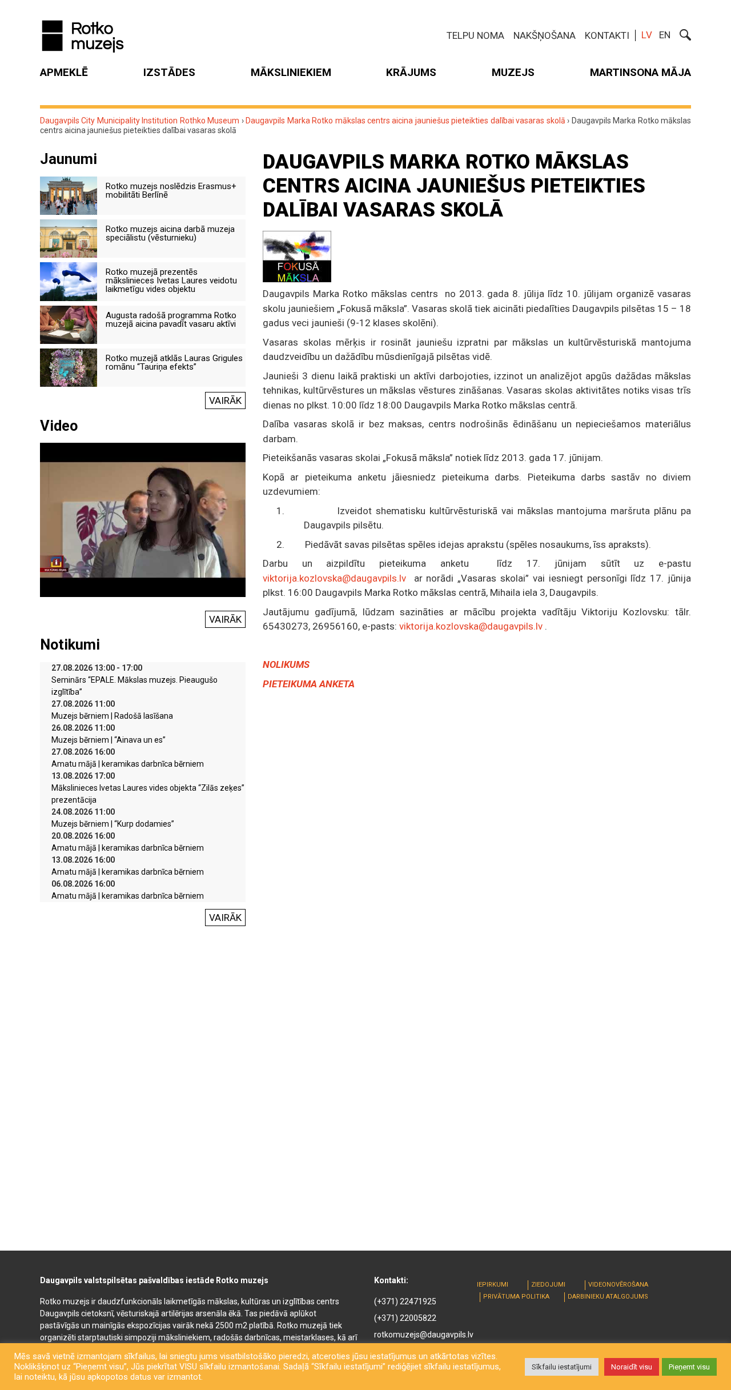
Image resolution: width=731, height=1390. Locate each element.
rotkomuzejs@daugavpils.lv (423, 1334)
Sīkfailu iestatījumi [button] (562, 1367)
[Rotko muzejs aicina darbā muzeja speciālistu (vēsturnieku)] (68, 237)
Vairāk (225, 400)
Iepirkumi (492, 1284)
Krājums (411, 72)
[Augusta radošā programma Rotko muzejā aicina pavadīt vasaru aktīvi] (68, 324)
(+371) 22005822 (405, 1318)
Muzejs (513, 72)
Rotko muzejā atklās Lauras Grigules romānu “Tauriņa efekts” (174, 362)
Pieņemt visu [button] (689, 1367)
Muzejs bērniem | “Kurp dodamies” (112, 823)
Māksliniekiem (291, 72)
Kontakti (607, 35)
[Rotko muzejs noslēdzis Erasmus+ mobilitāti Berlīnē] (68, 195)
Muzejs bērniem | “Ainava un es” (108, 739)
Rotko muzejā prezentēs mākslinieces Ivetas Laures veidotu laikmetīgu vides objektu (171, 280)
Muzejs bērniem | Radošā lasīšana (112, 715)
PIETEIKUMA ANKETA (309, 684)
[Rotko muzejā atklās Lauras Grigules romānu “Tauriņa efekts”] (68, 366)
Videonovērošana (618, 1284)
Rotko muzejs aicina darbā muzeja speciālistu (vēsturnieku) (170, 233)
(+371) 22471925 (405, 1301)
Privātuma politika (516, 1296)
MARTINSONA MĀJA (640, 72)
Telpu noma (475, 35)
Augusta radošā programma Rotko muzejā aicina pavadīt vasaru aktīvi (171, 319)
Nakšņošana (544, 35)
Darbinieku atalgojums (608, 1296)
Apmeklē (64, 72)
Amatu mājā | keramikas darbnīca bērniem (127, 763)
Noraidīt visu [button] (631, 1367)
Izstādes (169, 72)
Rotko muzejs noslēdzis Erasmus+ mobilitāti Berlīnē (171, 190)
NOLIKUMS (286, 664)
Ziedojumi (548, 1284)
